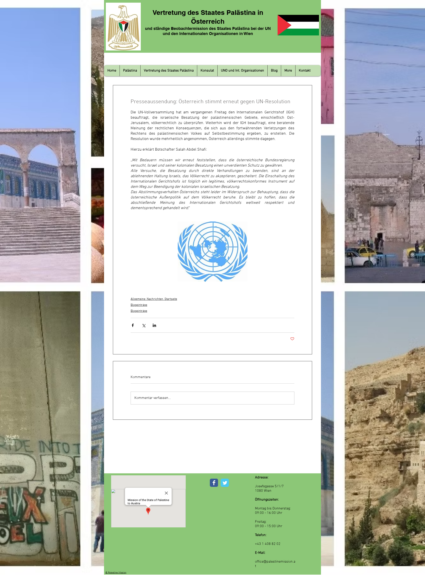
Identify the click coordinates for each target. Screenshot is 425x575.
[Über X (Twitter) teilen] (143, 325)
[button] (130, 70)
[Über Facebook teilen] (133, 325)
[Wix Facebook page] (214, 483)
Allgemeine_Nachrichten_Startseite (154, 299)
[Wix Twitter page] (225, 483)
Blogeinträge (139, 305)
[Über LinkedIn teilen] (154, 325)
